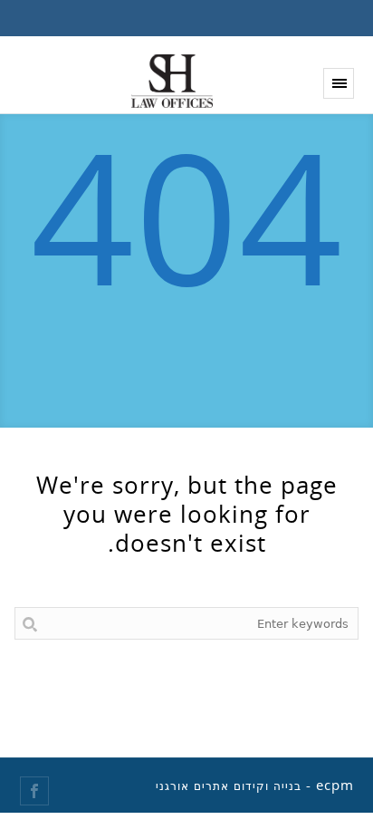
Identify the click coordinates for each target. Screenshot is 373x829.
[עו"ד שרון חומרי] (172, 81)
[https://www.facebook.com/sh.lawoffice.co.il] (34, 790)
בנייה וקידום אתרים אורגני (228, 786)
